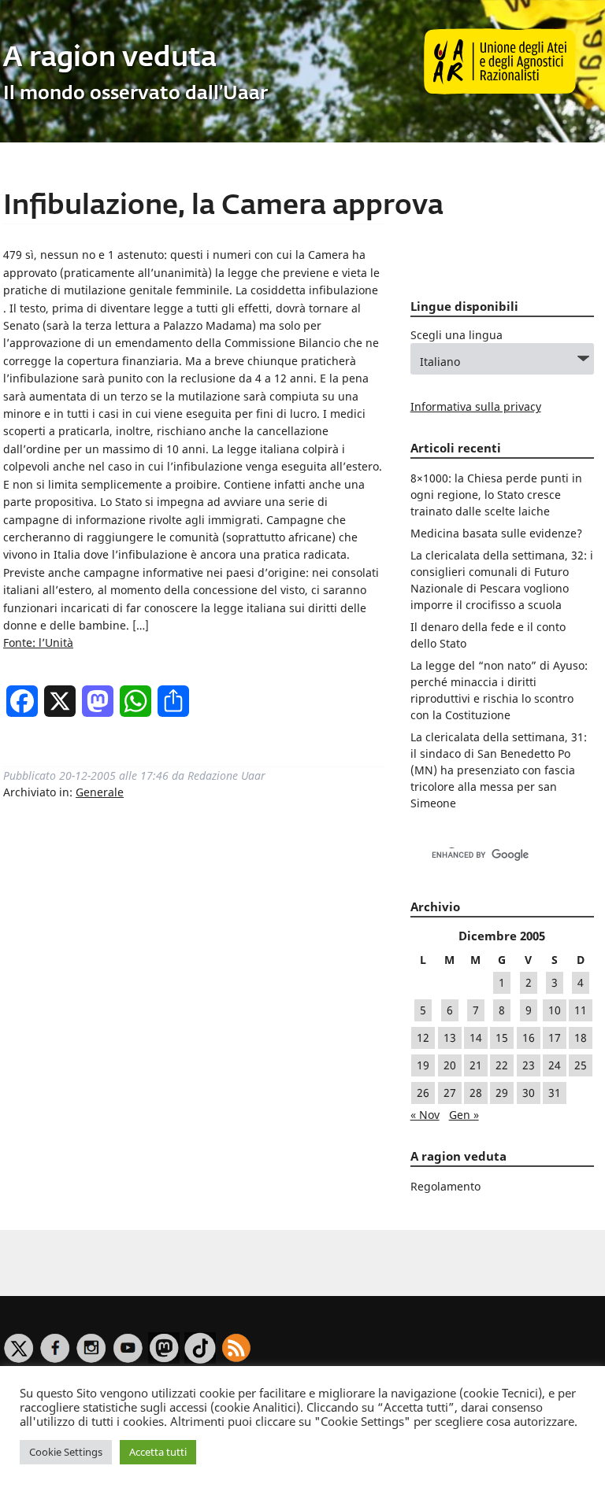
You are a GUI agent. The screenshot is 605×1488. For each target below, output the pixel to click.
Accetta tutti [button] (158, 1452)
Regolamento (445, 1186)
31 (554, 1092)
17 (554, 1037)
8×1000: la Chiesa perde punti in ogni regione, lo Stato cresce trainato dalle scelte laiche (496, 495)
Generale (100, 792)
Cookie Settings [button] (65, 1452)
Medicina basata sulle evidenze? (496, 533)
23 (528, 1065)
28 (476, 1092)
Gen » (464, 1114)
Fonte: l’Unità (38, 642)
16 (528, 1037)
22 (502, 1065)
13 (450, 1037)
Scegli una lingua (456, 334)
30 (528, 1092)
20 (450, 1065)
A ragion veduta (110, 58)
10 (554, 1009)
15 (502, 1037)
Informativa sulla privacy (475, 406)
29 (502, 1092)
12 (423, 1037)
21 (476, 1065)
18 (580, 1037)
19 (423, 1065)
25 (580, 1065)
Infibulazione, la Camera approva (223, 206)
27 (450, 1092)
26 (423, 1092)
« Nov (425, 1114)
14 (476, 1037)
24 (554, 1065)
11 (580, 1009)
